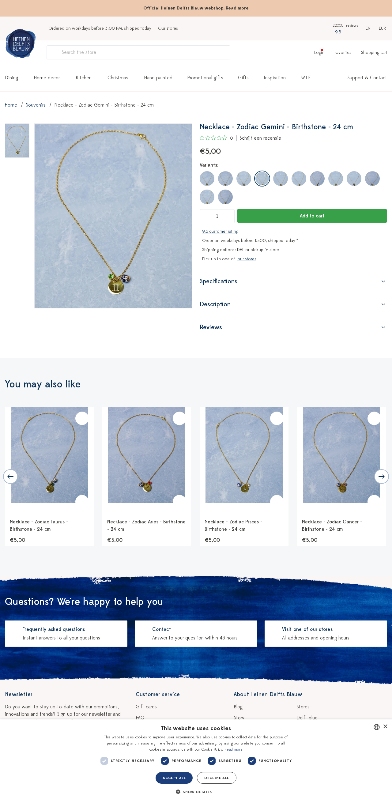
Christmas (117, 78)
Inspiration (274, 78)
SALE (305, 78)
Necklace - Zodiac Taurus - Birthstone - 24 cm (39, 525)
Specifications (218, 281)
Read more (237, 8)
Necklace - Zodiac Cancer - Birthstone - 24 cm (332, 525)
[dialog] (196, 761)
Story (239, 718)
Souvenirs (36, 105)
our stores (246, 259)
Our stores (168, 28)
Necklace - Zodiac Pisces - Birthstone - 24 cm (233, 525)
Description (215, 304)
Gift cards (146, 707)
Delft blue (307, 718)
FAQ (140, 718)
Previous (10, 476)
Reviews (211, 327)
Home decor (47, 78)
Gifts (243, 78)
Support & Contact (367, 78)
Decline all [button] (216, 777)
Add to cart (312, 216)
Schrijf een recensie (260, 138)
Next (381, 476)
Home (11, 105)
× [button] (385, 726)
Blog (238, 707)
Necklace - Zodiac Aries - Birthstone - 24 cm (146, 525)
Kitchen (84, 78)
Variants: (209, 165)
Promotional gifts (205, 78)
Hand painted (158, 78)
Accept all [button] (174, 777)
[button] (196, 792)
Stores (303, 707)
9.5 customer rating (220, 231)
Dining (11, 78)
